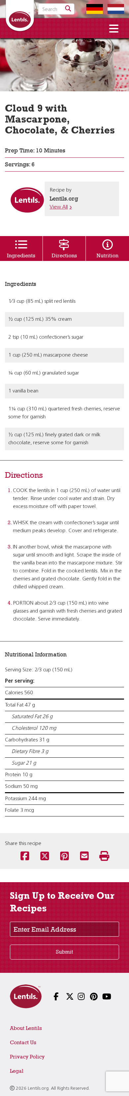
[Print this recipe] (104, 856)
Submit (64, 952)
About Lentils (26, 1028)
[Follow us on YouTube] (101, 997)
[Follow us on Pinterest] (89, 997)
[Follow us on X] (65, 997)
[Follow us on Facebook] (52, 997)
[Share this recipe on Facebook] (25, 856)
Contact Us (23, 1042)
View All (59, 207)
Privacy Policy (27, 1057)
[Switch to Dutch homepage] (114, 9)
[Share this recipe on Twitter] (45, 856)
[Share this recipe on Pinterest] (64, 856)
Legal (16, 1071)
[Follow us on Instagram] (76, 997)
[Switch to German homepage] (93, 9)
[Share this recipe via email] (84, 856)
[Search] (68, 9)
